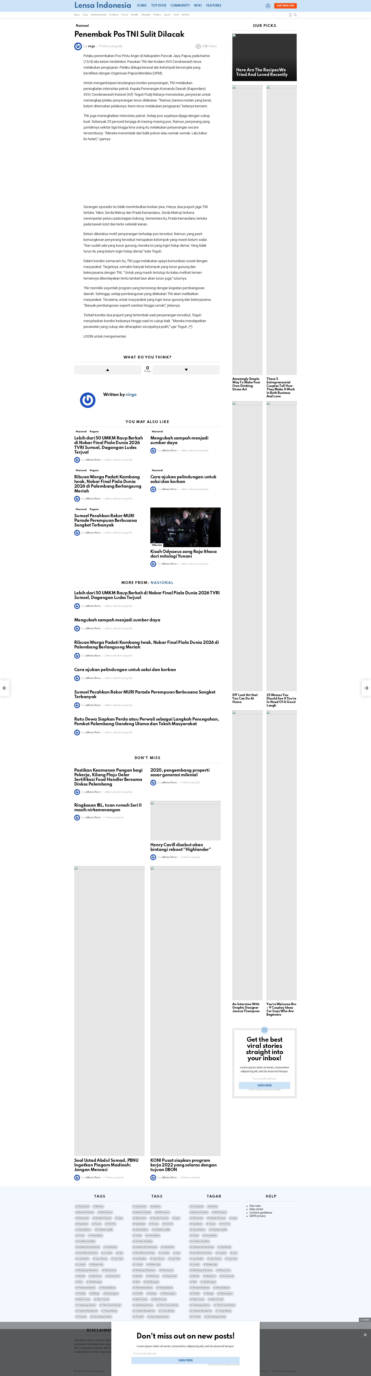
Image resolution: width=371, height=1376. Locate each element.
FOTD (111, 1224)
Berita (99, 1206)
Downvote (186, 369)
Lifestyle (145, 15)
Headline (96, 1235)
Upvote (107, 369)
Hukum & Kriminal (88, 1247)
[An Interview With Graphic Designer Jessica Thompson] (247, 855)
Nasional (81, 431)
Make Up (97, 1264)
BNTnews (106, 1212)
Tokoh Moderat (87, 1311)
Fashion (113, 15)
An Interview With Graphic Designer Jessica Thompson (246, 1008)
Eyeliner (83, 1224)
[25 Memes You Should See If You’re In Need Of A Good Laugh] (281, 546)
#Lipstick (83, 1206)
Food (124, 15)
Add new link (285, 6)
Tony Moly (110, 1311)
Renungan (112, 1293)
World (185, 15)
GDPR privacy (257, 1215)
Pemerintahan (86, 1287)
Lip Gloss (101, 1258)
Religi (95, 1293)
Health (134, 15)
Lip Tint (118, 1258)
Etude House (103, 1218)
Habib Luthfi (105, 1229)
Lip (121, 1253)
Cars (85, 15)
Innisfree (111, 1247)
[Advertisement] (147, 173)
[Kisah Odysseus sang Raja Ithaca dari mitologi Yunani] (185, 527)
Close (365, 1335)
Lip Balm (83, 1258)
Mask (81, 1276)
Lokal (81, 1264)
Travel (82, 1316)
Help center (256, 1209)
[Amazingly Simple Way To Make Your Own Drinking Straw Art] (247, 230)
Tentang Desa (86, 1305)
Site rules (255, 1205)
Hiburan (157, 545)
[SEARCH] (295, 15)
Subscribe (264, 1085)
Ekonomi (83, 1218)
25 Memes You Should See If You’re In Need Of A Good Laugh (281, 700)
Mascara (110, 1270)
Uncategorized (102, 1316)
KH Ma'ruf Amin (87, 1253)
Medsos (96, 1276)
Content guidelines (260, 1212)
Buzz (77, 15)
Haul (81, 1235)
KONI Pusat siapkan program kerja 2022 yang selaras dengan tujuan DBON (183, 1165)
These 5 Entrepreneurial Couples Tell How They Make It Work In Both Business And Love (280, 387)
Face (98, 1224)
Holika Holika (86, 1241)
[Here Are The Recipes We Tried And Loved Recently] (264, 57)
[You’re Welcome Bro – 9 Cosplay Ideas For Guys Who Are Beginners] (281, 855)
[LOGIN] (268, 6)
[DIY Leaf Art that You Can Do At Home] (247, 546)
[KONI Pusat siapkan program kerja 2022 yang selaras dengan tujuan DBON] (185, 1011)
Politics (157, 15)
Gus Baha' (84, 1229)
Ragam (94, 431)
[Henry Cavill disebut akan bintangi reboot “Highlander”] (185, 820)
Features (213, 5)
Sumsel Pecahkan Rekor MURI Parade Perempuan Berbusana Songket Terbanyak (105, 520)
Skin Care (84, 1299)
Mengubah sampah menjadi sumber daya (117, 620)
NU (80, 1282)
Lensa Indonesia (102, 5)
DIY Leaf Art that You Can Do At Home (245, 699)
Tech (176, 15)
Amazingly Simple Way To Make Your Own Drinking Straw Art (246, 384)
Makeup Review (88, 1270)
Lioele (108, 1253)
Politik (81, 1293)
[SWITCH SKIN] (290, 15)
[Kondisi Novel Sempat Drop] (4, 688)
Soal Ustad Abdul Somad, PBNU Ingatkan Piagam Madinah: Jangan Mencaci (106, 1165)
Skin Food (103, 1299)
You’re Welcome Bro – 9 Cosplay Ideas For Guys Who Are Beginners (281, 1009)
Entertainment (98, 15)
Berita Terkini (86, 1212)
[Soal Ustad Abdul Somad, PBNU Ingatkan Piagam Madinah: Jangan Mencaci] (109, 1011)
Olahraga (95, 1282)
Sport (167, 15)
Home (141, 5)
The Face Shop (111, 1305)
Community (180, 5)
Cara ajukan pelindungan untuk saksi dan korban (125, 670)
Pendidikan (108, 1287)
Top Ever (158, 5)
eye (120, 1218)
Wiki (198, 5)
